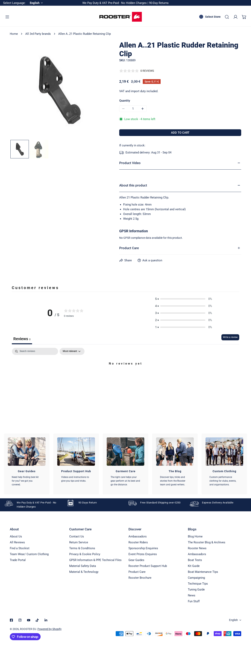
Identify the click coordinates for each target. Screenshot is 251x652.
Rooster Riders (138, 542)
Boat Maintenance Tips (203, 572)
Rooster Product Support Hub (147, 566)
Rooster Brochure (139, 577)
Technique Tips (198, 583)
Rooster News (197, 548)
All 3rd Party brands (38, 34)
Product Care (137, 572)
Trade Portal (18, 560)
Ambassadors (137, 536)
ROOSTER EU (28, 629)
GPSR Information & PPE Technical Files (95, 560)
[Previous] (19, 90)
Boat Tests (195, 560)
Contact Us (76, 536)
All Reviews (17, 542)
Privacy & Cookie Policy (84, 554)
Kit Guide (194, 566)
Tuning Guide (196, 589)
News (191, 595)
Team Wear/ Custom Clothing (29, 554)
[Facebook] (11, 620)
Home (14, 34)
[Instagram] (20, 620)
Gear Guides (136, 560)
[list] (58, 90)
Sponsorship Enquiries (143, 548)
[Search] (227, 17)
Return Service (78, 542)
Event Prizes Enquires (142, 554)
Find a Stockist (19, 548)
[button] (244, 17)
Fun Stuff (194, 601)
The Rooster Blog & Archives (206, 542)
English (233, 620)
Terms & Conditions (82, 548)
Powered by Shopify (49, 629)
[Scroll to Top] (244, 631)
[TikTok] (37, 620)
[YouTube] (28, 620)
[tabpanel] (125, 377)
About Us (16, 536)
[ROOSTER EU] (120, 17)
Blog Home (195, 536)
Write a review (230, 337)
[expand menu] (7, 17)
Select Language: (14, 3)
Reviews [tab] (22, 338)
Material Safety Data (82, 566)
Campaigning (196, 577)
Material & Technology (83, 572)
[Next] (98, 90)
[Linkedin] (46, 620)
